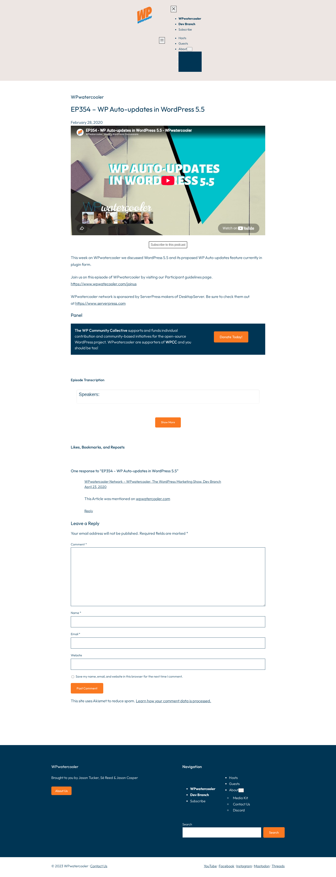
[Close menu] (174, 9)
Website (76, 655)
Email (75, 634)
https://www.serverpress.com (100, 303)
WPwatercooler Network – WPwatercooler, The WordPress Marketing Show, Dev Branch (152, 481)
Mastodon (262, 866)
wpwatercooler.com (153, 498)
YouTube (210, 866)
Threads (278, 866)
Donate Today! (231, 337)
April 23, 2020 (95, 487)
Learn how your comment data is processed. (173, 700)
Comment (79, 544)
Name (76, 613)
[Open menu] (162, 40)
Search (187, 824)
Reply (88, 511)
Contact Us (98, 866)
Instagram (244, 866)
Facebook (226, 866)
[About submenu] (189, 49)
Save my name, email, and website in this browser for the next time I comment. (129, 676)
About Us (61, 791)
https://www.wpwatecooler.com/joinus (103, 283)
